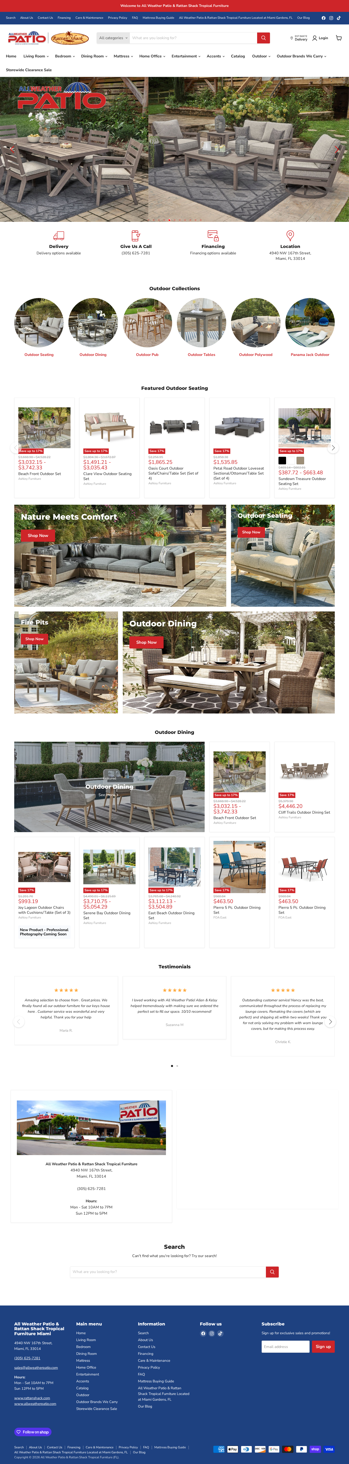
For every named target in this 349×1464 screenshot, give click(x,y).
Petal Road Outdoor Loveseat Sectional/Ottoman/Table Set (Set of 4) (238, 456)
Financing (64, 18)
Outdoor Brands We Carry (300, 56)
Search (10, 18)
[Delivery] (58, 228)
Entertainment (185, 56)
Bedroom (63, 56)
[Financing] (213, 228)
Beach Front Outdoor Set (39, 456)
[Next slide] (336, 140)
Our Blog (303, 18)
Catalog (238, 56)
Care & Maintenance (89, 18)
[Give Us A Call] (135, 228)
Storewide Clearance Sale (29, 70)
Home (11, 56)
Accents (214, 56)
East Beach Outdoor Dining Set (171, 898)
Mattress (122, 56)
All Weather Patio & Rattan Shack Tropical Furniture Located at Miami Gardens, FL (235, 18)
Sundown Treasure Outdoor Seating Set (302, 464)
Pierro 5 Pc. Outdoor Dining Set (236, 893)
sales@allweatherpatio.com (36, 1350)
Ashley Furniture (29, 461)
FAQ (135, 18)
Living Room (35, 56)
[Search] (263, 38)
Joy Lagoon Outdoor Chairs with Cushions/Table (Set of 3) (44, 893)
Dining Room (93, 56)
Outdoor (260, 56)
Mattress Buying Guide (158, 18)
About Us (26, 18)
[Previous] (16, 430)
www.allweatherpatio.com (35, 1386)
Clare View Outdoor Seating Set (107, 459)
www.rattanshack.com (32, 1380)
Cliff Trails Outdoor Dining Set (304, 795)
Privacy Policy (117, 18)
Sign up (323, 1329)
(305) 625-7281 (27, 1340)
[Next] (333, 430)
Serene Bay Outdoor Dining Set (106, 898)
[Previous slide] (13, 140)
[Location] (290, 228)
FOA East (219, 900)
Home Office (151, 56)
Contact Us (45, 18)
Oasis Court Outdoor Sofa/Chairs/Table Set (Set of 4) (173, 456)
